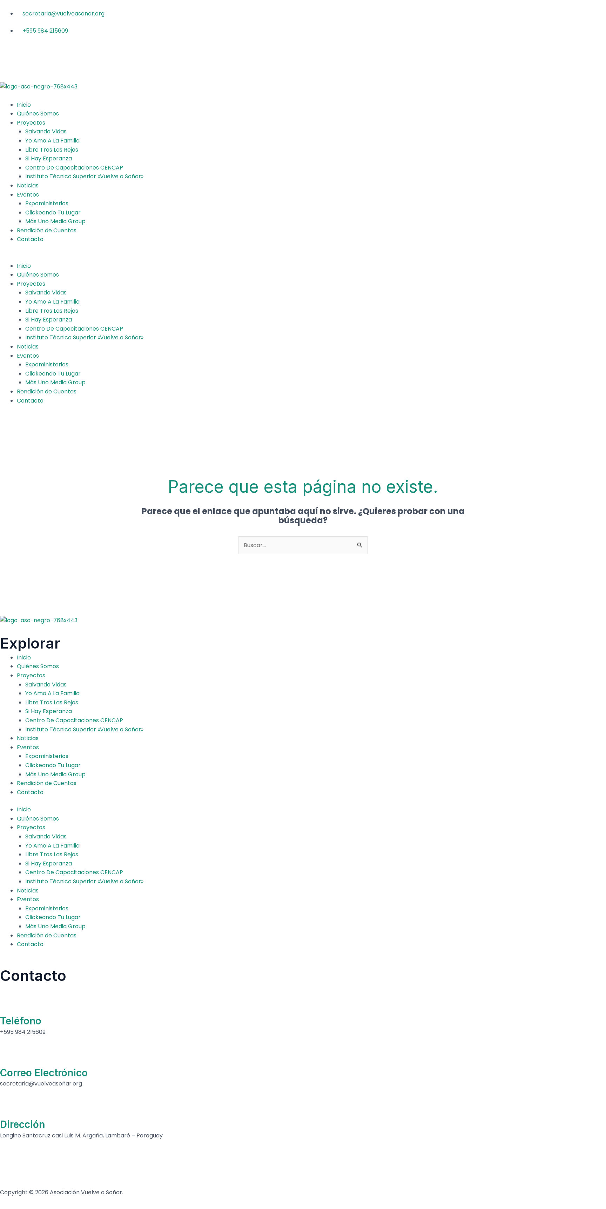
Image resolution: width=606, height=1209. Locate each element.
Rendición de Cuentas (46, 230)
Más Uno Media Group (55, 221)
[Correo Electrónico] (9, 1055)
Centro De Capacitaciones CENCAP (74, 168)
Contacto (30, 239)
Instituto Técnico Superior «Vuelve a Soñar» (84, 176)
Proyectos (31, 123)
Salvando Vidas (46, 131)
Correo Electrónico (44, 1073)
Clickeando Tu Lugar (53, 212)
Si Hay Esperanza (48, 158)
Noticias (28, 185)
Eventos (28, 195)
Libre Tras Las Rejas (51, 150)
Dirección (22, 1124)
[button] (303, 256)
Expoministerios (46, 203)
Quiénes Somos (38, 113)
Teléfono (20, 1021)
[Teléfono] (9, 1003)
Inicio (24, 105)
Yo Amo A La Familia (52, 141)
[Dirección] (9, 1107)
